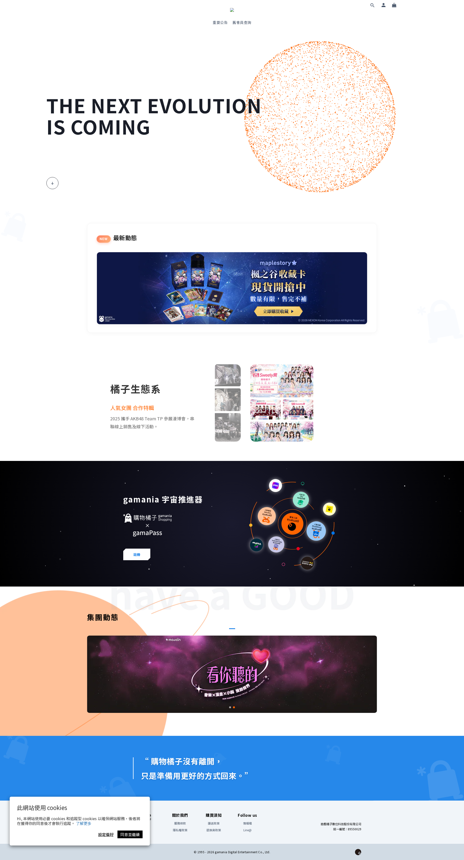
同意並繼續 (130, 834)
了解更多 (83, 823)
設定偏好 (106, 834)
